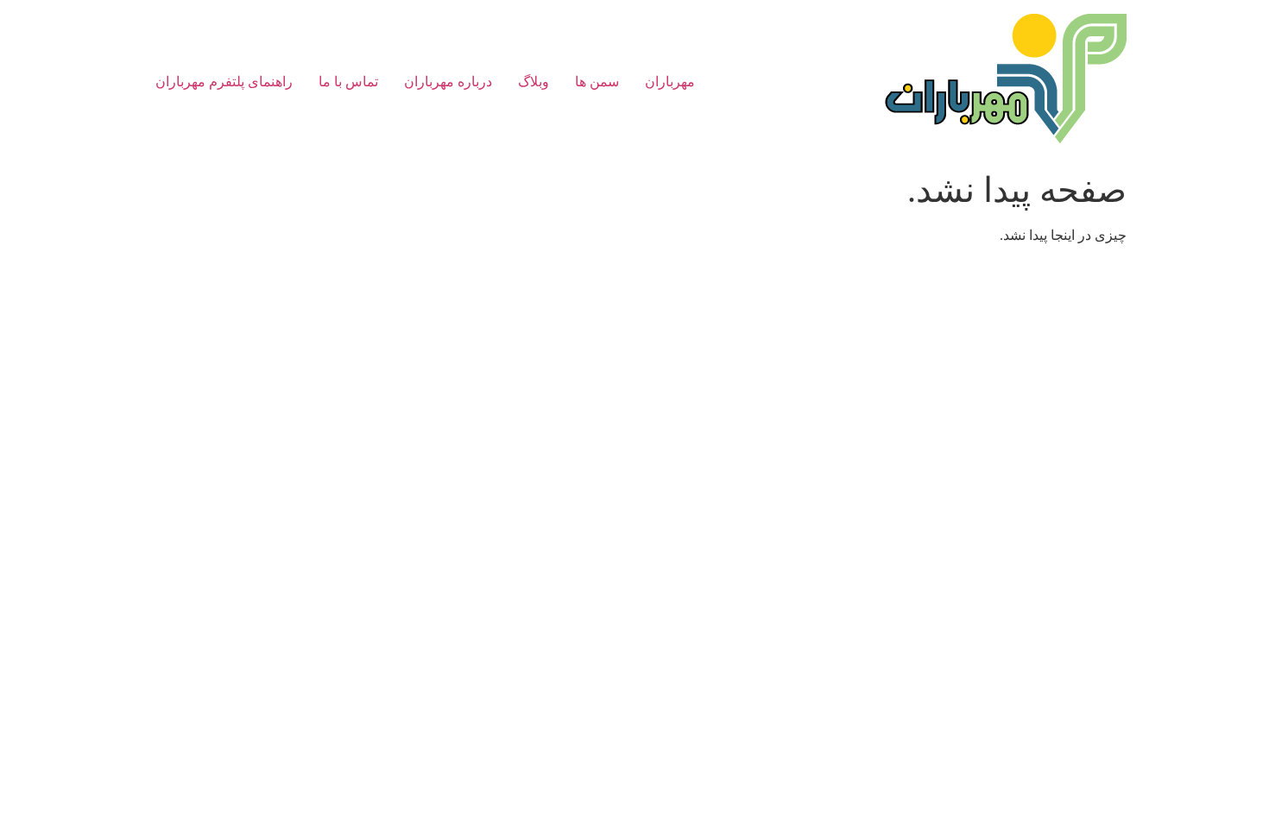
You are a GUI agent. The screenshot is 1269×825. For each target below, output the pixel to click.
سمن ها (597, 81)
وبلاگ (533, 81)
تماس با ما (348, 81)
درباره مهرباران (448, 81)
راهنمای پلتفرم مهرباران (224, 81)
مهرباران (670, 81)
